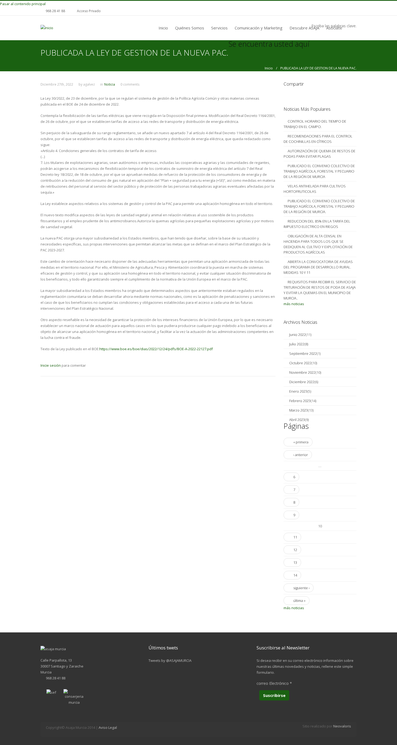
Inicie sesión (51, 365)
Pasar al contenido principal (23, 3)
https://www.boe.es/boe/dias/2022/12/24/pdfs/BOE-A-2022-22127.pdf (156, 348)
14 (295, 575)
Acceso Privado (89, 11)
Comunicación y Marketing (258, 28)
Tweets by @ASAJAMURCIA (170, 660)
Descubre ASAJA (304, 28)
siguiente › (301, 587)
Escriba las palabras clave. (333, 25)
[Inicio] (47, 27)
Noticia (109, 84)
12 (295, 549)
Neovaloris (342, 726)
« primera (300, 442)
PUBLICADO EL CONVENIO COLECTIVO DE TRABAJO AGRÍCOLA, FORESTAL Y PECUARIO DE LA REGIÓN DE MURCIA (319, 171)
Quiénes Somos (189, 28)
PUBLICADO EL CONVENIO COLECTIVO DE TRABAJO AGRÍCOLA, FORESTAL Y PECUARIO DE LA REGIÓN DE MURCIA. (319, 206)
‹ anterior (300, 454)
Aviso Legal (108, 727)
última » (299, 600)
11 (295, 537)
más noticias (294, 303)
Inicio (163, 28)
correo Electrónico (274, 683)
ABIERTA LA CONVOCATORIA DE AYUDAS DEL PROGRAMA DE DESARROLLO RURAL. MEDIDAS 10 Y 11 (318, 267)
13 (295, 562)
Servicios (219, 28)
